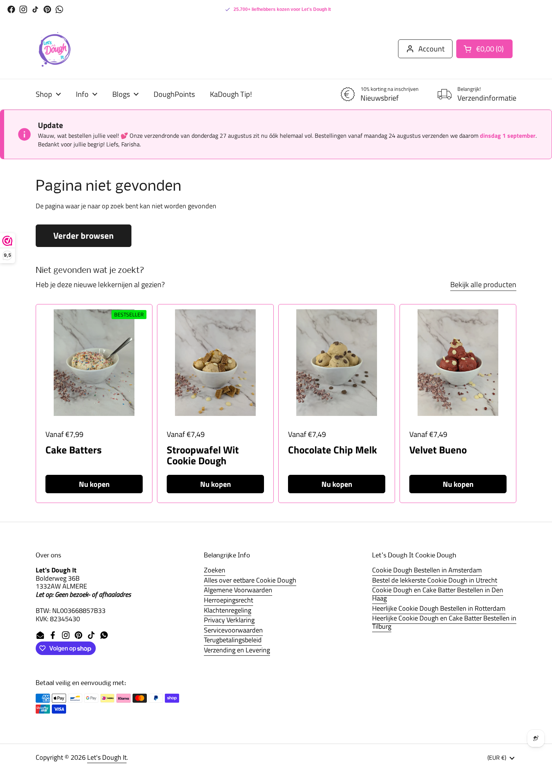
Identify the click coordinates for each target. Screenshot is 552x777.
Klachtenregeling (227, 610)
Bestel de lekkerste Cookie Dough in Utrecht (434, 580)
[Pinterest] (47, 9)
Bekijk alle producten (483, 284)
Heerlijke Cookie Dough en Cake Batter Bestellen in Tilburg (444, 622)
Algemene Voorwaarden (238, 590)
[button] (484, 48)
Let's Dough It (107, 757)
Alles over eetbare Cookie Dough (250, 580)
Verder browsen (83, 235)
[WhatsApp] (59, 9)
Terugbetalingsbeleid (233, 640)
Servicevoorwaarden (233, 630)
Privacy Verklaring (229, 620)
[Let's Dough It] (54, 49)
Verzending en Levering (237, 650)
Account (431, 48)
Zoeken (214, 570)
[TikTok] (35, 9)
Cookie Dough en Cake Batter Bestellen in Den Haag (437, 594)
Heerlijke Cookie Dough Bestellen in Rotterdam (438, 608)
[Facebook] (11, 9)
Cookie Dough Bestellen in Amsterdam (427, 570)
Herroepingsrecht (228, 600)
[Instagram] (23, 9)
